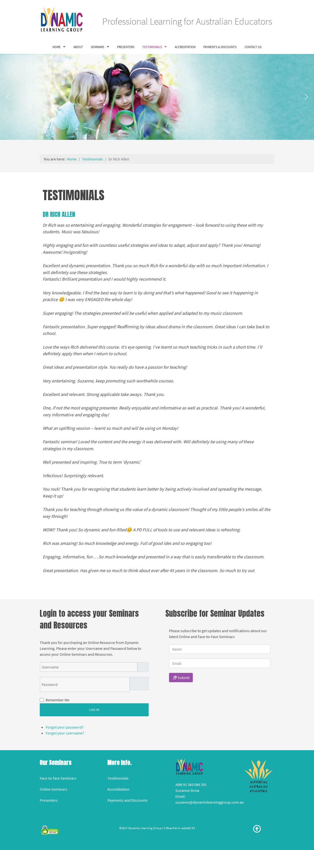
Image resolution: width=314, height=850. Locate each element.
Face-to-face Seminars (58, 778)
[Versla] (258, 776)
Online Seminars (53, 789)
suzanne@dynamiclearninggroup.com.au (209, 802)
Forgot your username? (65, 733)
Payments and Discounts (127, 800)
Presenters (49, 800)
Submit (183, 677)
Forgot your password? (65, 727)
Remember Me (57, 699)
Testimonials (118, 778)
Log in (94, 709)
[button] (8, 97)
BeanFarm (173, 828)
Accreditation (118, 789)
